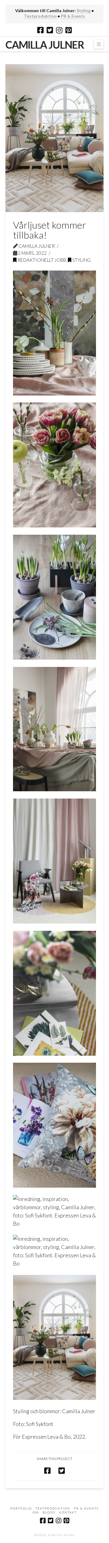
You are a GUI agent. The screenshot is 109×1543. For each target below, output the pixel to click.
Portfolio (21, 1508)
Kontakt (68, 1512)
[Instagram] (59, 30)
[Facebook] (40, 30)
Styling (84, 10)
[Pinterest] (68, 30)
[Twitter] (50, 30)
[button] (99, 44)
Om (36, 1512)
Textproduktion (40, 16)
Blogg (49, 1512)
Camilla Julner (44, 45)
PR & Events (73, 16)
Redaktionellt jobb (41, 260)
